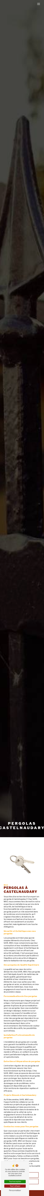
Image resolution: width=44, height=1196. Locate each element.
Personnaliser (15, 1190)
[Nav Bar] (38, 4)
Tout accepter (15, 1181)
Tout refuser (15, 1186)
